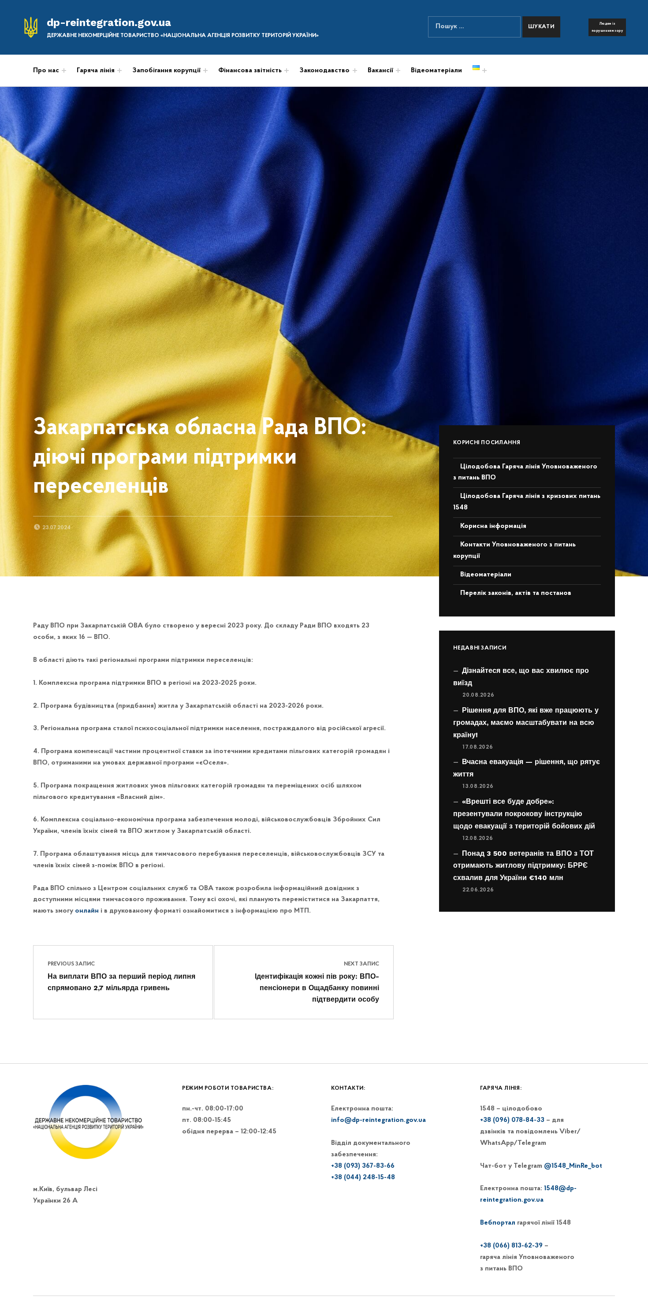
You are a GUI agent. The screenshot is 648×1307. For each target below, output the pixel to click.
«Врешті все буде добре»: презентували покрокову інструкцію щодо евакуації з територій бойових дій (524, 813)
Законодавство (324, 70)
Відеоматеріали (436, 70)
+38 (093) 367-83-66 (363, 1166)
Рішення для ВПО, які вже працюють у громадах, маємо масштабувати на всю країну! (526, 722)
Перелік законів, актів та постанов (515, 593)
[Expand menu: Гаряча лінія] (119, 70)
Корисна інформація (493, 526)
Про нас (46, 70)
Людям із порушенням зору (607, 27)
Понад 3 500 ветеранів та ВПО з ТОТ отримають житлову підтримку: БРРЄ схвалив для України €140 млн (523, 865)
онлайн (87, 910)
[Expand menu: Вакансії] (398, 70)
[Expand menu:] (286, 70)
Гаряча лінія (96, 70)
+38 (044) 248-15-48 (363, 1177)
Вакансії (380, 70)
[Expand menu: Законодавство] (355, 70)
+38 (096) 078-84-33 (512, 1120)
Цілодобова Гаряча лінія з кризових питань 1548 (526, 502)
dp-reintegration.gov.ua (109, 22)
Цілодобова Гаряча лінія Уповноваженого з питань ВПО (525, 472)
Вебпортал (497, 1222)
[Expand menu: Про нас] (64, 70)
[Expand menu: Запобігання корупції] (205, 70)
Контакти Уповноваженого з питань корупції (514, 550)
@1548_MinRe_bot (573, 1166)
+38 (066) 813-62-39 (511, 1245)
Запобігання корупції (166, 70)
